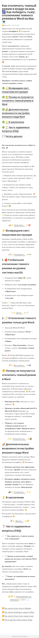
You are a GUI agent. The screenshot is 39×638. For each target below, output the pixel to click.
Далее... (19, 312)
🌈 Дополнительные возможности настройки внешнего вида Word (16, 113)
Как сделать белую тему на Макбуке (18, 608)
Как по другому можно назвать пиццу (18, 620)
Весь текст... (19, 365)
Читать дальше (13, 136)
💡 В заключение (14, 122)
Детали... (19, 521)
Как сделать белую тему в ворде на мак (19, 616)
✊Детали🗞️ (6, 25)
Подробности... (19, 439)
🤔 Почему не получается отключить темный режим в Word (18, 101)
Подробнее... (19, 225)
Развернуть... (19, 254)
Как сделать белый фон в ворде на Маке (19, 612)
